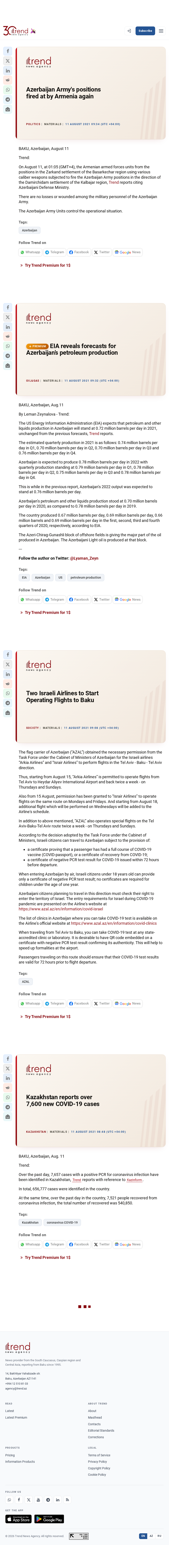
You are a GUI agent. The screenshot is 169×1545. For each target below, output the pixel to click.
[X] (29, 1500)
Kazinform (134, 1180)
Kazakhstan (30, 1222)
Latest (9, 1411)
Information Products (20, 1461)
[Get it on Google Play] (49, 1519)
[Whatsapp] (9, 1500)
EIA (24, 577)
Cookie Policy (97, 1474)
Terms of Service (99, 1455)
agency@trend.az (16, 1388)
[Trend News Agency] (17, 1347)
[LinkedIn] (58, 1500)
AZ (151, 1536)
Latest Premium (16, 1417)
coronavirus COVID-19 (62, 1222)
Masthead (95, 1417)
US (60, 577)
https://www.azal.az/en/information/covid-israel (61, 909)
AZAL (25, 981)
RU (159, 1536)
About (92, 1411)
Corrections (96, 1437)
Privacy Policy (97, 1461)
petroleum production (86, 577)
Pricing (10, 1455)
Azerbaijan (29, 230)
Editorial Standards (101, 1430)
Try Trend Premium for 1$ (47, 265)
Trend (114, 182)
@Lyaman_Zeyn (84, 558)
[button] (8, 51)
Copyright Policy (99, 1468)
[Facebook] (19, 1500)
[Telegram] (48, 1500)
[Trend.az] (19, 31)
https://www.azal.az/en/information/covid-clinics (114, 923)
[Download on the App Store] (18, 1519)
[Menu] (161, 30)
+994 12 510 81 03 (16, 1383)
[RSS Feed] (67, 1500)
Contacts (94, 1424)
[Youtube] (38, 1500)
